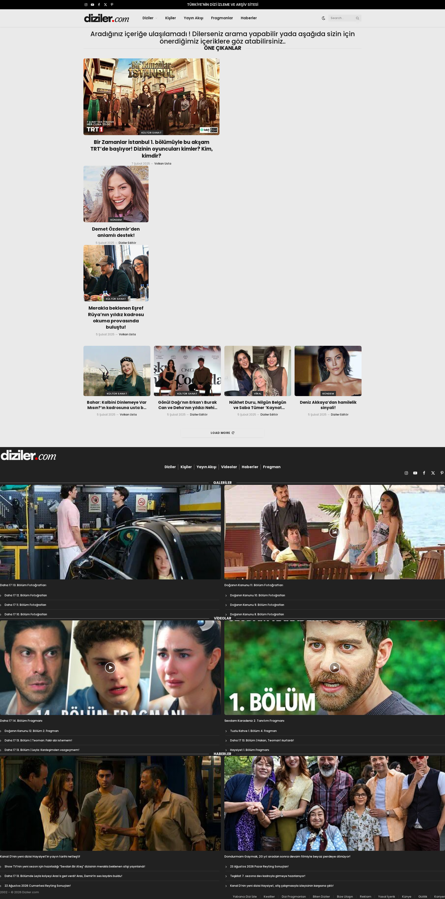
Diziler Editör (127, 243)
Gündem (116, 220)
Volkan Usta (162, 163)
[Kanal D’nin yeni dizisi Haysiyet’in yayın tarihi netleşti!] (110, 803)
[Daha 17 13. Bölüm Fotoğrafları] (110, 532)
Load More (220, 433)
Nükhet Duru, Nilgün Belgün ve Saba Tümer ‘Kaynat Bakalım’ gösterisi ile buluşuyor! (257, 405)
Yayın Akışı (193, 18)
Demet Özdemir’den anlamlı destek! (116, 232)
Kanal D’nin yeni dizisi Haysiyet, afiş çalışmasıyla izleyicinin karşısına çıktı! (282, 886)
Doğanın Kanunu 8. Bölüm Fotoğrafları (257, 614)
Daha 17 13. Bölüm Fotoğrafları (23, 585)
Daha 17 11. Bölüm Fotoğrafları (25, 605)
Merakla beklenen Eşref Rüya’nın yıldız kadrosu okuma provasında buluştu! (116, 317)
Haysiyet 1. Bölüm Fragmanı (249, 750)
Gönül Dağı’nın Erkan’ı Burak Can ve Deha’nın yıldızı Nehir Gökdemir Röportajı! (187, 405)
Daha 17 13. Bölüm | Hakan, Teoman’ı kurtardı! (262, 740)
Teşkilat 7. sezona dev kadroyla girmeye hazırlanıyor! (267, 876)
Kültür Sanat (151, 132)
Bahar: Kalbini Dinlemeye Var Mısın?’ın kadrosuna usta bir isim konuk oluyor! (117, 405)
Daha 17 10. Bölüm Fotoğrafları (26, 614)
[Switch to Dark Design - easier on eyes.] (323, 18)
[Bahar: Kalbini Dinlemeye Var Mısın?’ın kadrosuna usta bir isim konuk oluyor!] (116, 371)
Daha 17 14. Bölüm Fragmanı (21, 721)
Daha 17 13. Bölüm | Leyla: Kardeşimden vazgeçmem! (42, 750)
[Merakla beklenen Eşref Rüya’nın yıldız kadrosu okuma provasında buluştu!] (116, 273)
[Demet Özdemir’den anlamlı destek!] (116, 194)
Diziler (148, 18)
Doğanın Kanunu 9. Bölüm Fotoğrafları (257, 605)
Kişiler (170, 18)
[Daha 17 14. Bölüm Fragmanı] (110, 667)
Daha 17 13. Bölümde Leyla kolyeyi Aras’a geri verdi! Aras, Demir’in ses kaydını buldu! (63, 876)
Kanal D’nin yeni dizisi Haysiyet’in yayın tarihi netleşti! (40, 857)
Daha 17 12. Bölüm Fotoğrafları (26, 595)
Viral (258, 393)
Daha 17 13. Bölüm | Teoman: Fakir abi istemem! (38, 740)
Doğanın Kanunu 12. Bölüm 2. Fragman (32, 731)
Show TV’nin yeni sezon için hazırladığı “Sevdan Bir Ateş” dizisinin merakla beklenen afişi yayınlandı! (75, 866)
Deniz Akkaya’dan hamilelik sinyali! (328, 405)
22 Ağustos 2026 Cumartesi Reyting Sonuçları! (38, 886)
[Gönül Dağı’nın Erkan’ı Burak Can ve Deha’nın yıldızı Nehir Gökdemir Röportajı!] (187, 371)
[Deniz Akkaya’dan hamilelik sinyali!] (328, 371)
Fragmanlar (222, 18)
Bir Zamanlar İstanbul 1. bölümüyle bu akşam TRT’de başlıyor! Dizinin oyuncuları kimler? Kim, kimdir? (151, 149)
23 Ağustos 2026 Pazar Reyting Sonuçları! (259, 866)
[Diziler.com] (106, 18)
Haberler (249, 18)
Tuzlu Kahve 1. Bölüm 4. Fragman (253, 731)
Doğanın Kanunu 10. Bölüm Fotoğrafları (257, 595)
